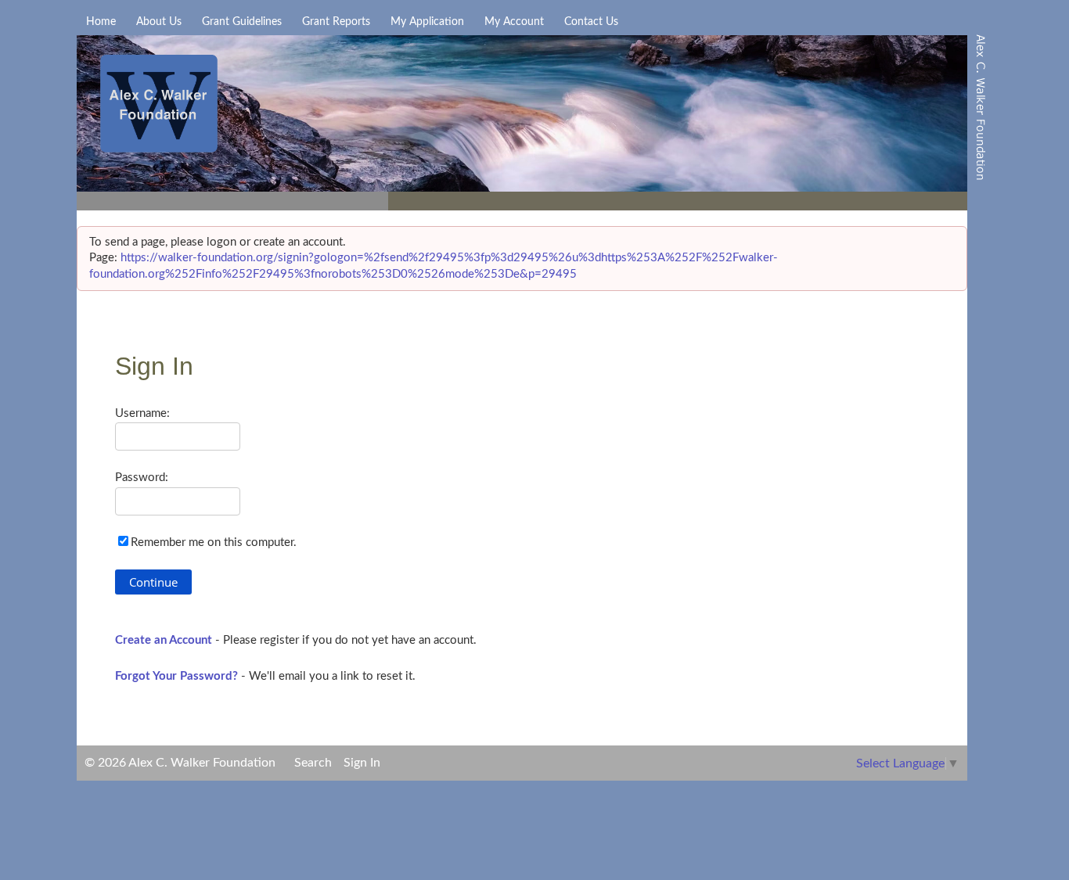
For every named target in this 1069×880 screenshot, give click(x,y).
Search (313, 762)
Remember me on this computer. (214, 542)
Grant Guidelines (242, 21)
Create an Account (163, 640)
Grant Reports (336, 21)
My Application (427, 21)
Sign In (362, 762)
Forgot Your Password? (176, 676)
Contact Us (591, 21)
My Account (514, 21)
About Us (159, 21)
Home (101, 21)
